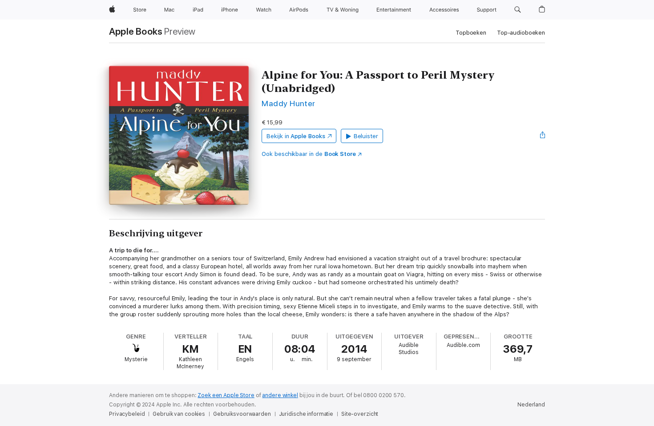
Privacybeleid (127, 414)
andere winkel (280, 395)
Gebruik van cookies (179, 414)
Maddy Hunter (288, 103)
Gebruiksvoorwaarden (242, 414)
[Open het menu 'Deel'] (543, 136)
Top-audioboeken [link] (521, 32)
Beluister (366, 136)
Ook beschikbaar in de (309, 154)
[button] (518, 10)
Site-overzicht (359, 414)
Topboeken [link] (471, 32)
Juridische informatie (306, 414)
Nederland (531, 405)
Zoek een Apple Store (226, 395)
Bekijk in (295, 136)
